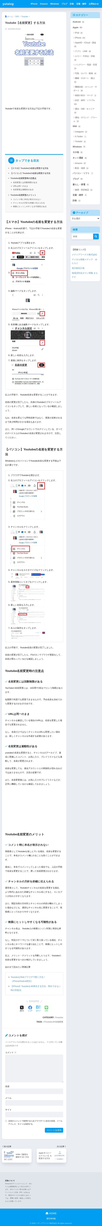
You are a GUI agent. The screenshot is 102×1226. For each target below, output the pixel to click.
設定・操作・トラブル (84, 102)
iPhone (34, 4)
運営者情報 (51, 1219)
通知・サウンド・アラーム (85, 119)
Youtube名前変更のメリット (23, 195)
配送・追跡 (81, 168)
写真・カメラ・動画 (85, 73)
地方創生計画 (78, 268)
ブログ (64, 4)
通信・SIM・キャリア (84, 111)
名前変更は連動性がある (23, 189)
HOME (52, 1213)
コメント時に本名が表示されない (27, 199)
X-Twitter (80, 136)
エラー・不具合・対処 (84, 58)
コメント (10, 1052)
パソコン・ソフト (83, 173)
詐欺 (72, 4)
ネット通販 (80, 158)
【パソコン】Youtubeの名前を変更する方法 (30, 173)
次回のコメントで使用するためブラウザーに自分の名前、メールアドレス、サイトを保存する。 (35, 1122)
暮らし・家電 (81, 184)
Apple (77, 27)
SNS (76, 126)
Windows (54, 4)
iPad (78, 33)
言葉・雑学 (81, 4)
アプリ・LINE (83, 51)
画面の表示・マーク (85, 95)
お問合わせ (94, 4)
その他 (77, 152)
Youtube (59, 1017)
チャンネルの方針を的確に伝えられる (29, 203)
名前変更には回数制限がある (25, 182)
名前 (7, 1086)
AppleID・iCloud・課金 (85, 44)
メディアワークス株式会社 (84, 254)
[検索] (96, 236)
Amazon (44, 4)
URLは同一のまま (20, 186)
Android (78, 22)
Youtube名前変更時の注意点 (23, 178)
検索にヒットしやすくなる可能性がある (30, 206)
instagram (81, 132)
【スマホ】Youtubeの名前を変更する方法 (29, 168)
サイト (8, 1110)
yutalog (8, 4)
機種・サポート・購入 (84, 80)
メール (8, 1098)
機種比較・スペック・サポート (85, 89)
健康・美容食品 (83, 190)
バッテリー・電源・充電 (85, 66)
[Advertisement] (34, 86)
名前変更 (59, 1022)
